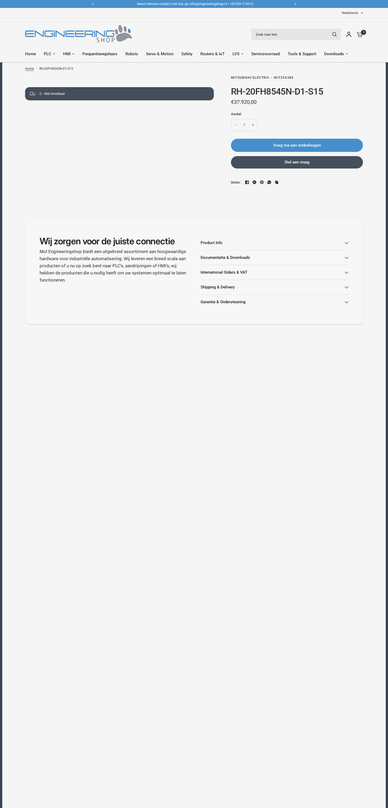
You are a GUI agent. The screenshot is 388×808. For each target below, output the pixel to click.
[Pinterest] (262, 182)
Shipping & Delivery (218, 287)
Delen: (236, 182)
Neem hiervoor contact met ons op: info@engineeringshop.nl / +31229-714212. (194, 4)
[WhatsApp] (269, 182)
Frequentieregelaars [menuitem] (99, 54)
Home (29, 69)
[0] (358, 34)
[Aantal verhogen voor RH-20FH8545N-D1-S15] (253, 124)
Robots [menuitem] (131, 54)
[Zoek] (334, 34)
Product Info (212, 242)
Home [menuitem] (30, 54)
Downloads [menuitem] (334, 54)
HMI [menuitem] (66, 54)
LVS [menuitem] (236, 54)
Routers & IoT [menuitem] (212, 54)
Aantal (236, 114)
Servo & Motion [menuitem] (159, 54)
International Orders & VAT (224, 272)
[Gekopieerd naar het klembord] (276, 182)
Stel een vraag (297, 162)
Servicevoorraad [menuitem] (265, 54)
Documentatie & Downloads (225, 257)
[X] (254, 182)
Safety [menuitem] (186, 54)
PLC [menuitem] (47, 54)
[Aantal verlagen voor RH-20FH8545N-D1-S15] (235, 124)
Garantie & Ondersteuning (223, 302)
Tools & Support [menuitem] (302, 54)
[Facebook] (247, 182)
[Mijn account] (349, 34)
